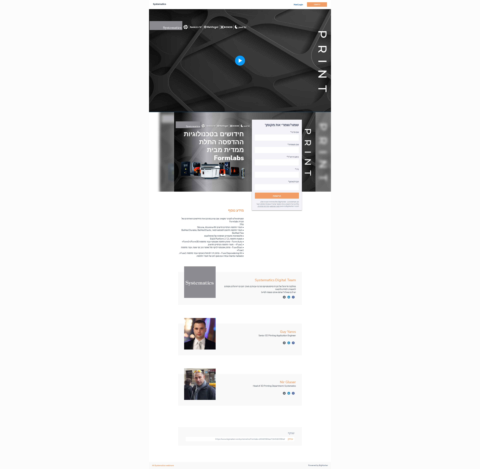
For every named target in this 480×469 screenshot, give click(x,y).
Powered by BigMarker (318, 465)
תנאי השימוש (275, 206)
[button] (240, 60)
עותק (290, 439)
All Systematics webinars (163, 465)
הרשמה (317, 4)
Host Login (298, 4)
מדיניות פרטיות (263, 206)
